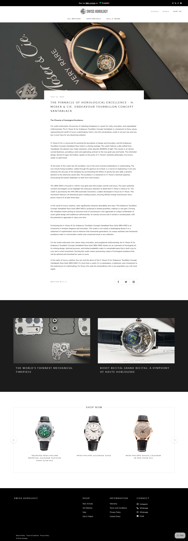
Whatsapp (144, 508)
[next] (174, 440)
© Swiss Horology (21, 538)
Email (142, 516)
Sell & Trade (113, 18)
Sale (84, 512)
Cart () (177, 11)
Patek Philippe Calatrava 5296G (94, 455)
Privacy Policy (115, 512)
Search (166, 11)
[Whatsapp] (178, 3)
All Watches (74, 18)
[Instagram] (173, 3)
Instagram (143, 504)
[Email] (181, 3)
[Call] (175, 3)
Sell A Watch (88, 516)
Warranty (113, 504)
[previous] (13, 440)
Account (155, 11)
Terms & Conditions (32, 536)
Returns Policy (20, 536)
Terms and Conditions (118, 508)
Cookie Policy (115, 516)
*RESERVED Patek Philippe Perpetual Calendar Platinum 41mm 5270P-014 (44, 458)
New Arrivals (93, 18)
